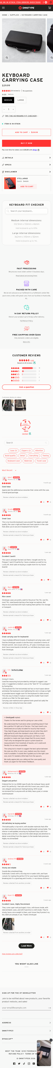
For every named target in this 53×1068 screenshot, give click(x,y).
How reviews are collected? (12, 954)
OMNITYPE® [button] (8, 1031)
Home (4, 15)
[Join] (47, 1008)
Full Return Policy (26, 321)
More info (26, 342)
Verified (25, 434)
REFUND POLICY (16, 1054)
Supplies (14, 15)
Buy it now (26, 143)
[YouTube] (34, 1063)
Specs (8, 165)
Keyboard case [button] (14, 461)
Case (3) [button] (13, 451)
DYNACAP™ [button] (7, 1039)
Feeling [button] (46, 456)
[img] (6, 483)
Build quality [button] (10, 456)
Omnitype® (24, 1058)
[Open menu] (6, 8)
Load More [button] (26, 946)
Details (9, 158)
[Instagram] (29, 1063)
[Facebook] (14, 1063)
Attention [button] (39, 451)
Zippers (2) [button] (26, 451)
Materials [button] (28, 461)
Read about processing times (26, 276)
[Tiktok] (24, 1063)
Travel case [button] (41, 461)
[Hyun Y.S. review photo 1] (8, 924)
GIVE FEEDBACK (29, 1051)
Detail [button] (22, 456)
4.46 (32, 360)
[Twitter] (19, 1063)
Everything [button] (33, 456)
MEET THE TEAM (12, 1051)
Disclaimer (11, 172)
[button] (6, 91)
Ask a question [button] (26, 387)
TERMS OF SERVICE (34, 1054)
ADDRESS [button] (6, 1023)
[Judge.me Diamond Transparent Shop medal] (25, 425)
